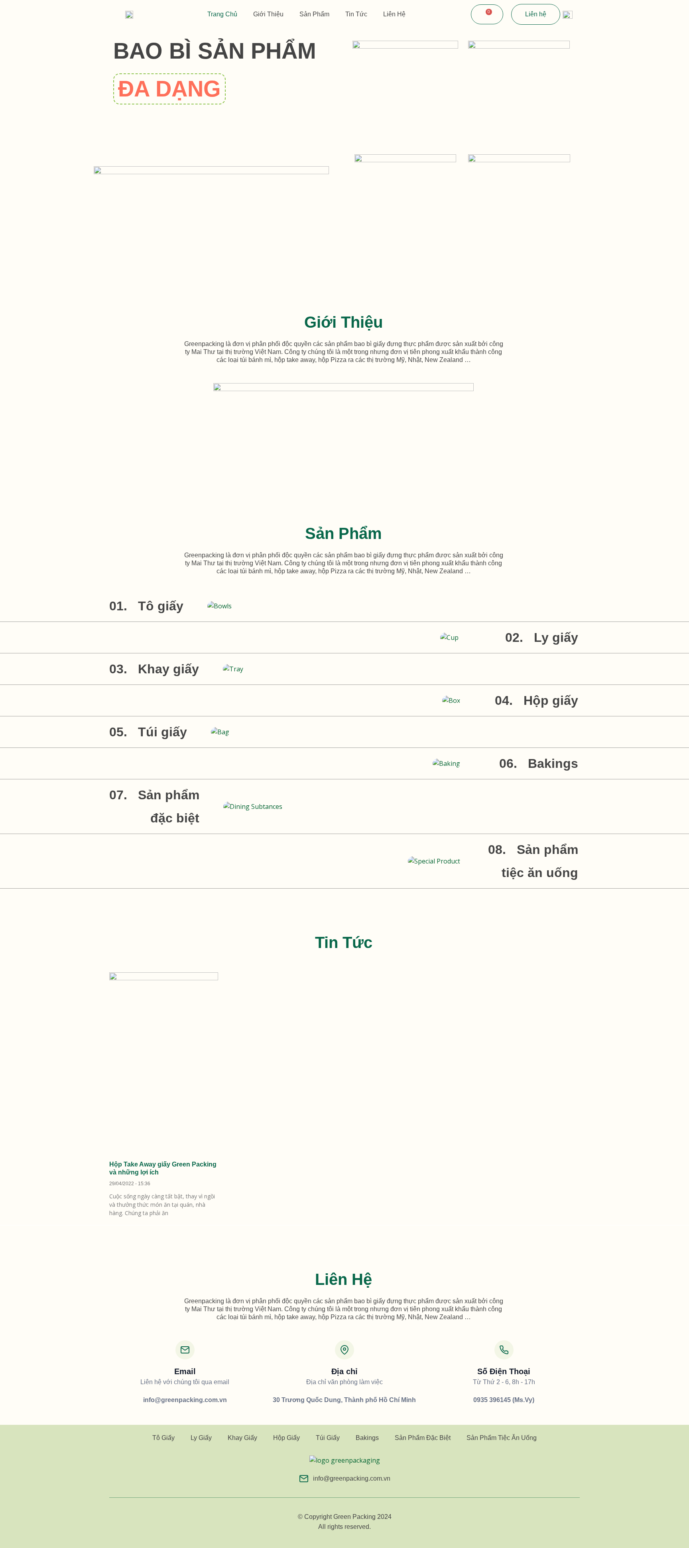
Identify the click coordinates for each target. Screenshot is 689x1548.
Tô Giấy (163, 1437)
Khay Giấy (242, 1437)
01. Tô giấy (146, 606)
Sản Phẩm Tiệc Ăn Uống (502, 1437)
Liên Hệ (394, 14)
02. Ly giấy (541, 637)
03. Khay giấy (154, 669)
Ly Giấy (201, 1437)
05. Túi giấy (148, 732)
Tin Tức (356, 14)
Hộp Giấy (286, 1437)
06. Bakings (538, 763)
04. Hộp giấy (536, 700)
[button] (169, 88)
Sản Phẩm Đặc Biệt (423, 1437)
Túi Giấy (328, 1437)
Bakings (367, 1437)
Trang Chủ (222, 14)
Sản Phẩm (314, 14)
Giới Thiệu (268, 14)
